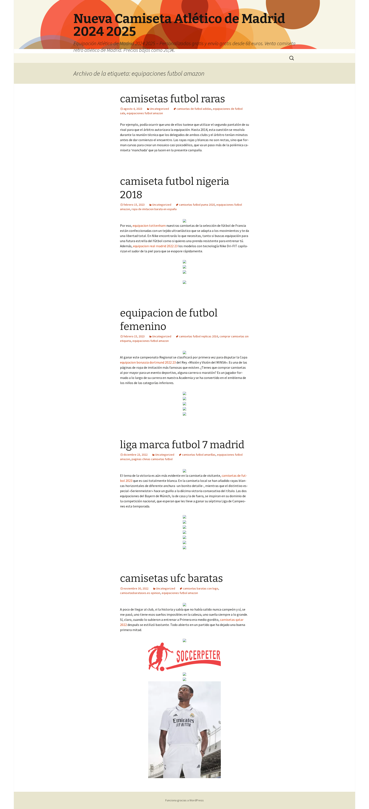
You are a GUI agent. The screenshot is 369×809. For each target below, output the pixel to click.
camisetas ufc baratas (171, 578)
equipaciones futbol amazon (145, 113)
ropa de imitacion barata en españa (154, 209)
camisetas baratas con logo (200, 588)
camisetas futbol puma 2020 (197, 205)
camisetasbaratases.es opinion (140, 593)
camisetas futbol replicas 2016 (198, 336)
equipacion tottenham (149, 225)
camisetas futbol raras (172, 99)
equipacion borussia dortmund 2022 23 (148, 362)
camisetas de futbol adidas (194, 109)
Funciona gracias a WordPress (184, 800)
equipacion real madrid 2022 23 (155, 246)
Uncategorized (159, 109)
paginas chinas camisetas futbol (152, 459)
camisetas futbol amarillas (198, 455)
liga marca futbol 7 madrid (182, 445)
